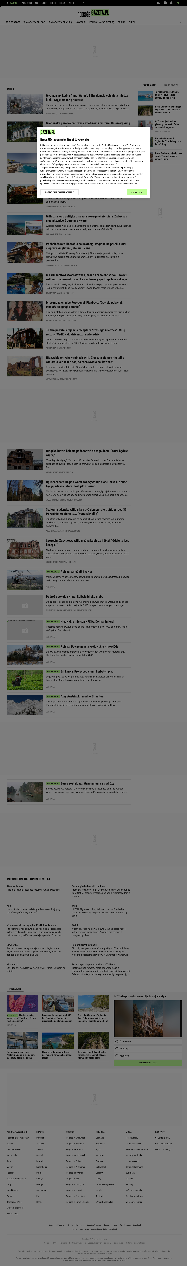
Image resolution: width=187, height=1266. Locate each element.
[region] (93, 162)
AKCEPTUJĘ (136, 192)
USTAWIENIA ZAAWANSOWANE (59, 192)
